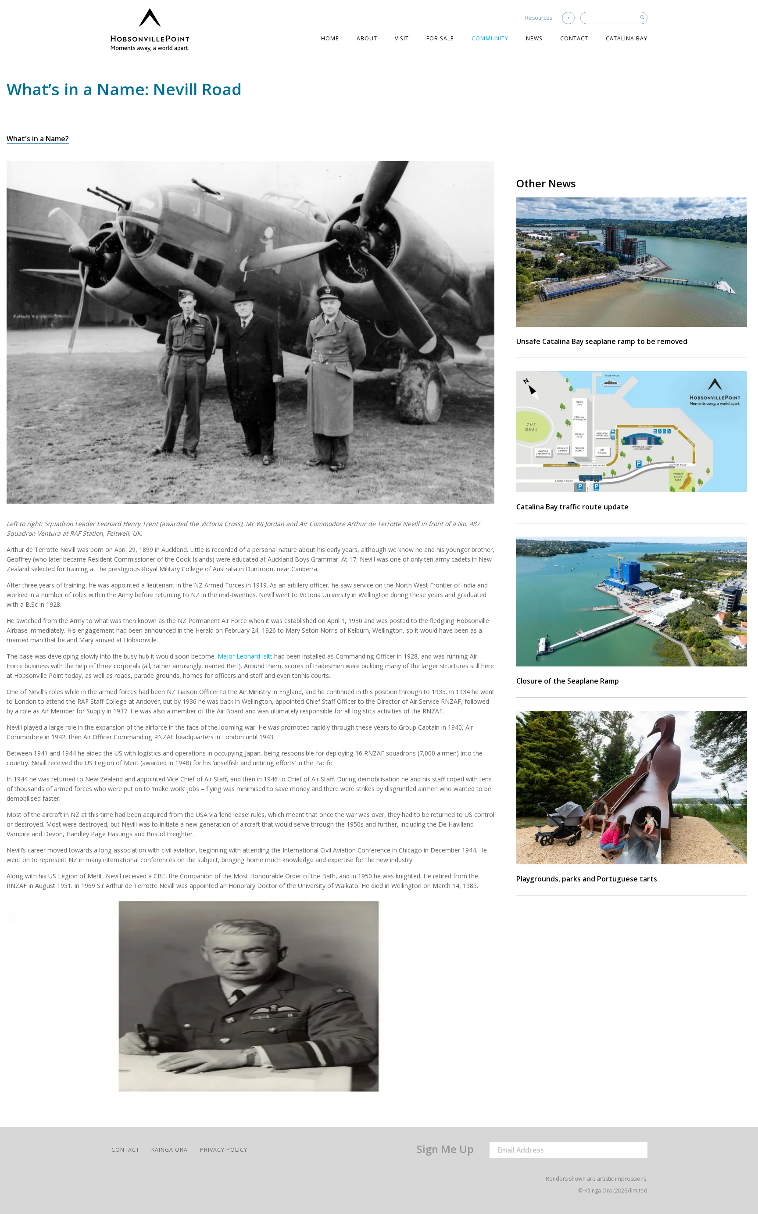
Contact (574, 38)
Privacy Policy (223, 1149)
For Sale (440, 38)
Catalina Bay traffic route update (572, 507)
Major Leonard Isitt (245, 656)
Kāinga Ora (169, 1149)
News (534, 38)
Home (330, 38)
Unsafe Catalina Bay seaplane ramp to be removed (601, 341)
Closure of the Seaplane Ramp (567, 681)
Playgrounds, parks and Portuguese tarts (586, 879)
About (367, 38)
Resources (538, 17)
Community (490, 38)
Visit (402, 38)
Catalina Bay (626, 38)
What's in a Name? (38, 138)
